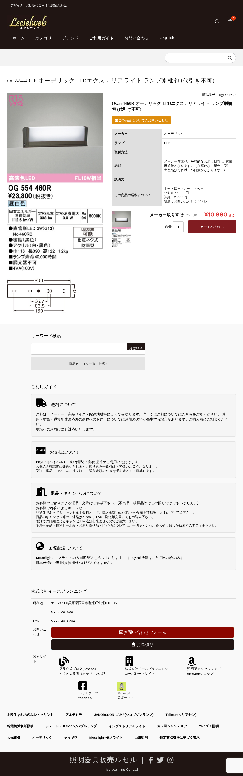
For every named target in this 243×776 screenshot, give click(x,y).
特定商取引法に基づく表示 (180, 737)
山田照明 (141, 737)
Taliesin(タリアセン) (180, 715)
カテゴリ (43, 38)
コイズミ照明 (209, 726)
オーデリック (42, 737)
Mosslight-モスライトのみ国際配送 (65, 558)
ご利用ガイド (101, 38)
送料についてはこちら (174, 414)
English (167, 38)
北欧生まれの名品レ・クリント (30, 715)
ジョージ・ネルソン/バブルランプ (71, 726)
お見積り (144, 644)
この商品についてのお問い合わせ (143, 120)
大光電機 (13, 737)
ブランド (70, 38)
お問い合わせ (136, 38)
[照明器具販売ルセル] (28, 22)
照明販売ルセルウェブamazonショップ (203, 671)
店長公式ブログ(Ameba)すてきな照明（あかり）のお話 (82, 671)
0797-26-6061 (62, 612)
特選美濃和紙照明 (20, 726)
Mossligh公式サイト (125, 695)
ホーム (18, 38)
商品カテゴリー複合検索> (88, 364)
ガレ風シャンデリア (172, 726)
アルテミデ (73, 715)
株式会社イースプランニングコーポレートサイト (146, 671)
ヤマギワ (70, 737)
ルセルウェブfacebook (88, 695)
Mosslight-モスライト (106, 737)
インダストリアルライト (127, 726)
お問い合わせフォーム (144, 632)
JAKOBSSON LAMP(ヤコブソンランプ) (124, 715)
